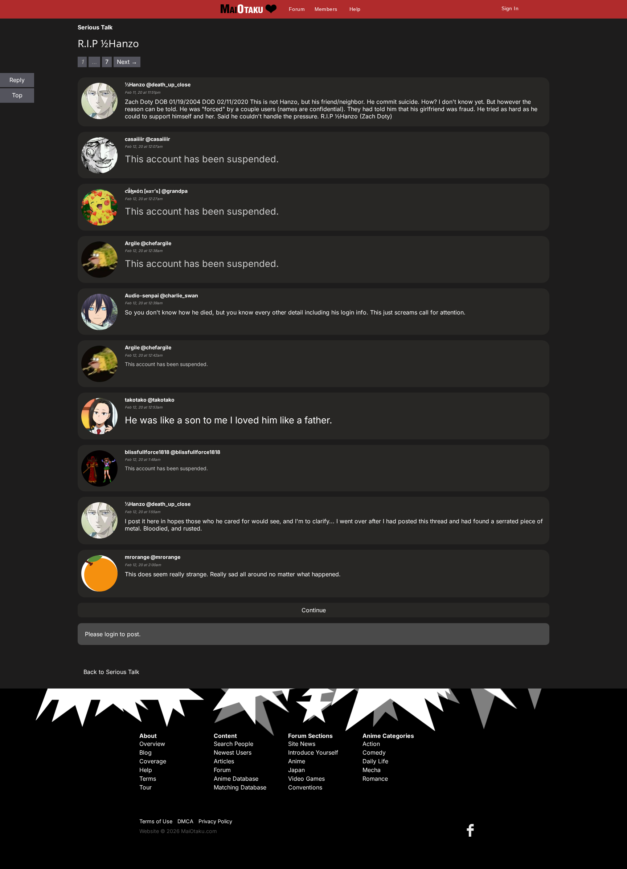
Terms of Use (155, 821)
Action (371, 743)
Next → (127, 61)
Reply (17, 80)
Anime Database (236, 778)
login (111, 634)
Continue (314, 610)
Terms (147, 778)
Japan (296, 769)
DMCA (185, 821)
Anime (296, 761)
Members (326, 9)
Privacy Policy (215, 821)
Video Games (306, 778)
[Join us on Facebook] (472, 830)
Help (355, 9)
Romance (375, 778)
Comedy (374, 752)
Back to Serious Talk (111, 671)
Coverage (152, 761)
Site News (301, 743)
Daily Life (375, 761)
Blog (145, 752)
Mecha (371, 769)
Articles (224, 761)
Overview (152, 743)
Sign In (510, 8)
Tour (145, 787)
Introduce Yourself (313, 752)
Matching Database (240, 787)
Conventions (305, 787)
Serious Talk (95, 27)
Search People (233, 743)
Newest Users (232, 752)
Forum (297, 9)
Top (17, 95)
